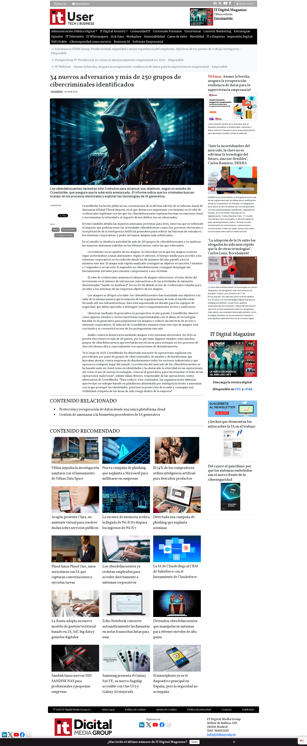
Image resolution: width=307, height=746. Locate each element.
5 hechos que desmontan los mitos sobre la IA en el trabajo (231, 424)
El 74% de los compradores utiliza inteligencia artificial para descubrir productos (174, 473)
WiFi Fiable (59, 41)
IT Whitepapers (97, 36)
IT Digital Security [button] (112, 31)
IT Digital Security (64, 235)
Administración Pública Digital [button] (73, 31)
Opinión (57, 36)
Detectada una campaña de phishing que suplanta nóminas (174, 522)
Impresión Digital (239, 36)
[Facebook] (230, 3)
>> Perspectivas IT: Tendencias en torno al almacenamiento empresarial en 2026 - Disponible (117, 60)
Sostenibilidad (154, 36)
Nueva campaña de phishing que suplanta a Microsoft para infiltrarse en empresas (125, 473)
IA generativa (68, 229)
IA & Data (117, 36)
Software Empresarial (148, 41)
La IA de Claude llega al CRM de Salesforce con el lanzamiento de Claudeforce (175, 572)
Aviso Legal (108, 709)
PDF (238, 389)
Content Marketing (217, 31)
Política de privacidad (199, 709)
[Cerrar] (234, 741)
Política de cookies (135, 709)
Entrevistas (193, 31)
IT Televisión (75, 36)
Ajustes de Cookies (166, 709)
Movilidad (197, 36)
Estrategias (242, 31)
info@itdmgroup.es (221, 734)
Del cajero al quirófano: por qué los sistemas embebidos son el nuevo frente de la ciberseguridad (230, 473)
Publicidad (248, 709)
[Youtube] (225, 3)
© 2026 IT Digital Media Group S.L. (72, 709)
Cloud (55, 229)
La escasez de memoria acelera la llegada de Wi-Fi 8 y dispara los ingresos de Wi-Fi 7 (126, 522)
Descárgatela (223, 18)
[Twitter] (220, 3)
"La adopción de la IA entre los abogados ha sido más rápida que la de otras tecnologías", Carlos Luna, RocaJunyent (232, 247)
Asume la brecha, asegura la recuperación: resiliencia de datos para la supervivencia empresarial (229, 83)
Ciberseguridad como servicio (90, 41)
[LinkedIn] (215, 3)
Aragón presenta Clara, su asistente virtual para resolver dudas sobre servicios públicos (74, 522)
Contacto (226, 709)
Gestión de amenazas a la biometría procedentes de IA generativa (109, 414)
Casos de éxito (177, 36)
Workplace (134, 36)
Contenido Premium (167, 31)
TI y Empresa (215, 36)
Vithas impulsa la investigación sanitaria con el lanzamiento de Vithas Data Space (75, 473)
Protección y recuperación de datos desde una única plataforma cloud (112, 409)
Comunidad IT (140, 31)
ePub (247, 389)
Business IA (122, 41)
